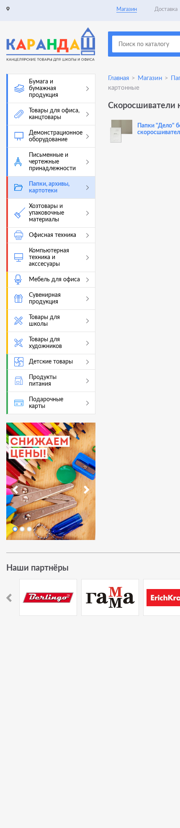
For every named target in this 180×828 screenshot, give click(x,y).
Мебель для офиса (54, 280)
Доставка (165, 9)
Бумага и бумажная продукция (43, 88)
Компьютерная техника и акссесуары (49, 257)
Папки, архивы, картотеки (49, 187)
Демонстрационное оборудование (55, 136)
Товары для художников (45, 343)
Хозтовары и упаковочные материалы (46, 213)
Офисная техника (52, 235)
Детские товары (51, 362)
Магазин (126, 9)
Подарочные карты (46, 403)
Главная (118, 78)
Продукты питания (43, 380)
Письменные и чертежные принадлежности (52, 161)
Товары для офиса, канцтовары (54, 114)
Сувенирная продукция (45, 298)
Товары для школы (44, 320)
